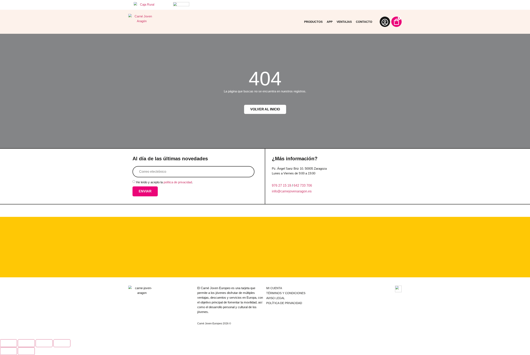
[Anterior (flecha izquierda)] (8, 351)
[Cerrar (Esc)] (61, 343)
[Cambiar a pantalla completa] (26, 343)
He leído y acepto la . (164, 182)
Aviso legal (275, 298)
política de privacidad (178, 182)
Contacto (364, 21)
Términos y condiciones (285, 293)
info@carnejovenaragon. (290, 191)
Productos (313, 21)
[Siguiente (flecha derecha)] (26, 351)
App (329, 21)
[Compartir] (44, 343)
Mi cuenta (274, 288)
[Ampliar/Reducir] (8, 343)
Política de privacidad (284, 303)
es (310, 191)
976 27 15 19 (281, 185)
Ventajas (344, 21)
